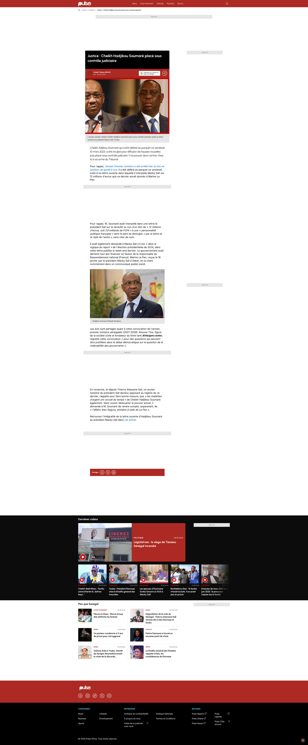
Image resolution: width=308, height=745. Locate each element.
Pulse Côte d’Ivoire (219, 723)
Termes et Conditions (165, 718)
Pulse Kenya (197, 723)
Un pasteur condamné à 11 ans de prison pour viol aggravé (108, 635)
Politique (92, 10)
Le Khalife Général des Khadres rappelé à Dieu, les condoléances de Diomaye (161, 653)
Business (170, 3)
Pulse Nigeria (198, 714)
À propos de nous (132, 718)
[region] (154, 580)
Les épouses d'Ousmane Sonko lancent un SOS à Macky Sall (151, 591)
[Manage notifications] (303, 740)
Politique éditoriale (164, 714)
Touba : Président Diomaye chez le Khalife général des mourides (122, 591)
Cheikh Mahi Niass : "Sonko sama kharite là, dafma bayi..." (91, 591)
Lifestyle (160, 3)
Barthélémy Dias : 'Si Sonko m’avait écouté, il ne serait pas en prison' (184, 591)
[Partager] (164, 73)
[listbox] (154, 580)
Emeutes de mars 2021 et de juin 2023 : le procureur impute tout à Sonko (215, 591)
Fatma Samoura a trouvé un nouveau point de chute (159, 635)
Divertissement (146, 3)
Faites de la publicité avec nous (133, 724)
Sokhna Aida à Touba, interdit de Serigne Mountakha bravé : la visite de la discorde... (108, 653)
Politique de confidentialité (136, 714)
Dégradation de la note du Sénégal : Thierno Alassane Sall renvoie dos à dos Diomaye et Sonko (161, 618)
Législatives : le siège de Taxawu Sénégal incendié (155, 544)
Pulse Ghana (197, 718)
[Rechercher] (227, 3)
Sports (180, 3)
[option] (92, 581)
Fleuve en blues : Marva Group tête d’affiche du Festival (108, 615)
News (134, 3)
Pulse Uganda (218, 715)
